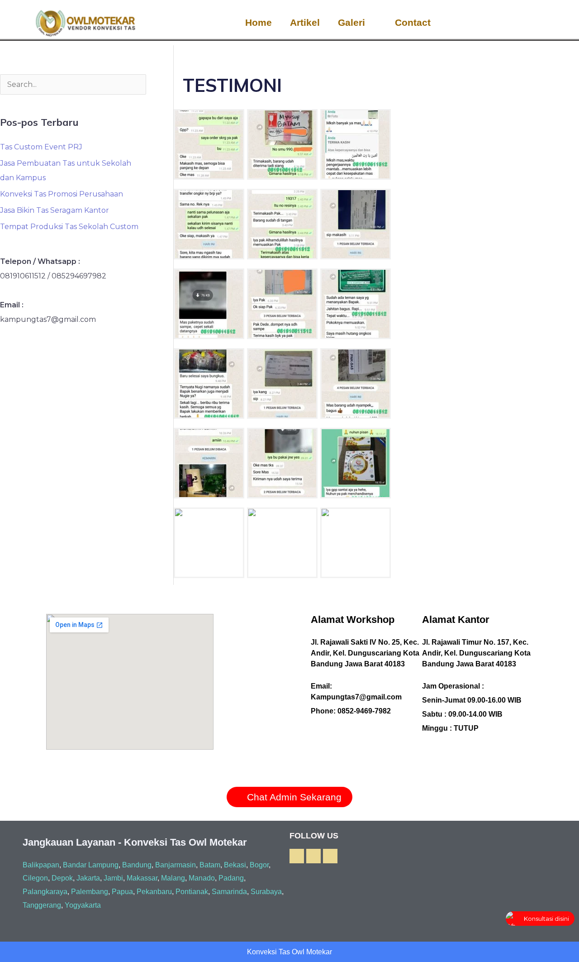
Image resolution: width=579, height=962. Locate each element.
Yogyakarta (83, 905)
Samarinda (229, 891)
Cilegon (35, 878)
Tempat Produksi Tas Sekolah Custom (69, 226)
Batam (209, 865)
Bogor (259, 865)
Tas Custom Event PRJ (41, 147)
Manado (202, 878)
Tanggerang (42, 905)
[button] (552, 23)
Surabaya (266, 891)
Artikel (305, 22)
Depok (62, 878)
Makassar (142, 878)
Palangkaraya (45, 891)
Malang (173, 878)
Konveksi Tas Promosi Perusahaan (61, 194)
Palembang (89, 891)
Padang (231, 878)
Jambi (113, 878)
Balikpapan (41, 865)
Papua (122, 891)
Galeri (351, 22)
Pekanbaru (154, 891)
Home (258, 22)
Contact (413, 22)
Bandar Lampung (91, 865)
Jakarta (88, 878)
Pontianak (192, 891)
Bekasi (235, 865)
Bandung (137, 865)
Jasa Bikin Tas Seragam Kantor (54, 210)
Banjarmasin (175, 865)
